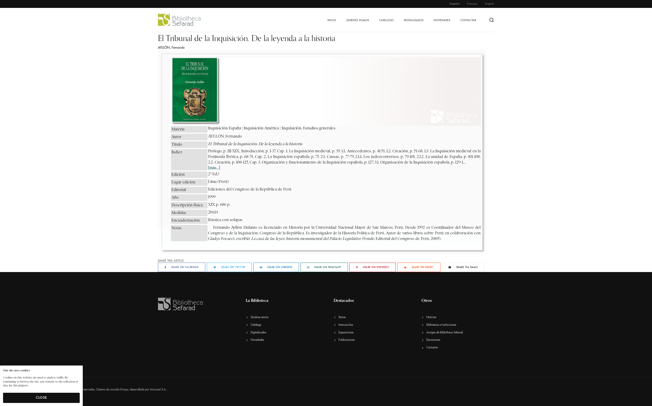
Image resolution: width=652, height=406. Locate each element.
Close (41, 397)
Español (454, 4)
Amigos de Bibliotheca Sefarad (444, 332)
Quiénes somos (357, 20)
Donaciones (433, 340)
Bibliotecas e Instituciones (441, 324)
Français (472, 4)
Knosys (124, 389)
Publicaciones (346, 340)
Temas (342, 317)
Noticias (431, 317)
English (489, 4)
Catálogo (386, 20)
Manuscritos (345, 324)
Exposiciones (346, 332)
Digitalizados (414, 20)
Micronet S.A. (158, 389)
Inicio (332, 20)
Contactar (468, 20)
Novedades (442, 20)
